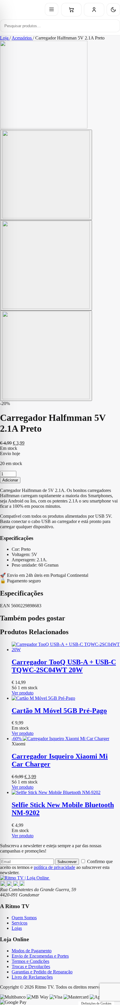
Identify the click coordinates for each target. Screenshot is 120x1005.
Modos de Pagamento (32, 950)
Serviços (19, 922)
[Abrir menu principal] (51, 9)
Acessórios (22, 37)
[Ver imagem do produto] (46, 175)
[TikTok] (21, 884)
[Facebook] (3, 884)
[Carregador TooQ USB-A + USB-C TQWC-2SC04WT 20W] (66, 647)
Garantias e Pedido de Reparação (42, 971)
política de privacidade (54, 867)
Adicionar (10, 480)
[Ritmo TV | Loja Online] (25, 877)
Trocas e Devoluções (31, 966)
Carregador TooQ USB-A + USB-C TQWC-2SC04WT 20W (64, 666)
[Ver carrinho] (71, 9)
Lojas (17, 928)
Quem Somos (24, 917)
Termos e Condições (30, 961)
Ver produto (22, 692)
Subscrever (67, 862)
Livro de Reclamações (32, 977)
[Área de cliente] (94, 9)
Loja (5, 37)
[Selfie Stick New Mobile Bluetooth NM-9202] (66, 792)
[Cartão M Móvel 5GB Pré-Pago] (66, 698)
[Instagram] (9, 884)
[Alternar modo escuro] (113, 9)
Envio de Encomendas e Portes (40, 955)
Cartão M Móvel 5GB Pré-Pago (59, 710)
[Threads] (16, 884)
